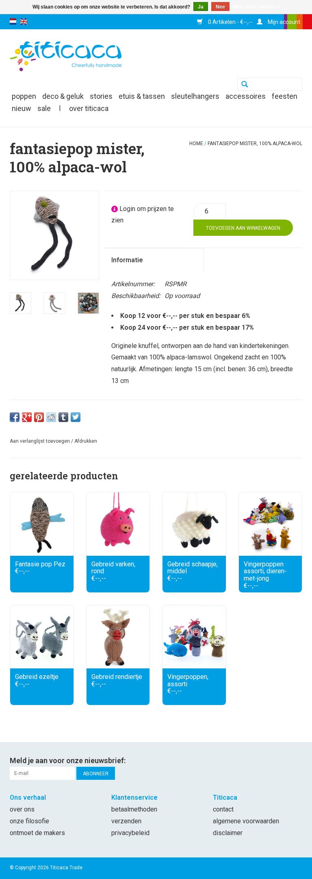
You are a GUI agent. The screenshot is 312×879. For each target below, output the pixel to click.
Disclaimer (228, 833)
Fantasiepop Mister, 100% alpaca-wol (255, 143)
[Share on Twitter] (75, 417)
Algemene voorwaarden (246, 821)
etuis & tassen (142, 96)
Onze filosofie (29, 821)
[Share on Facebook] (15, 417)
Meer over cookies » (256, 7)
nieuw (21, 108)
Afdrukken (85, 441)
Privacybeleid (130, 833)
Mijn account (283, 22)
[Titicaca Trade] (65, 56)
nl (13, 21)
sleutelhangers (195, 96)
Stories (101, 96)
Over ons (22, 809)
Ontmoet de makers (37, 833)
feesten (284, 96)
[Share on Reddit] (51, 417)
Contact (223, 809)
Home (196, 143)
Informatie (127, 260)
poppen (24, 96)
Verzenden (126, 821)
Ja (201, 7)
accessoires (245, 96)
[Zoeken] (244, 85)
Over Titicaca (88, 108)
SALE (44, 108)
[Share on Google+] (27, 417)
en (23, 21)
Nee (220, 7)
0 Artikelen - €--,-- (230, 22)
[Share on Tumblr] (63, 417)
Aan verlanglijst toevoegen (40, 441)
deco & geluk (63, 96)
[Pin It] (39, 417)
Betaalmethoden (134, 809)
